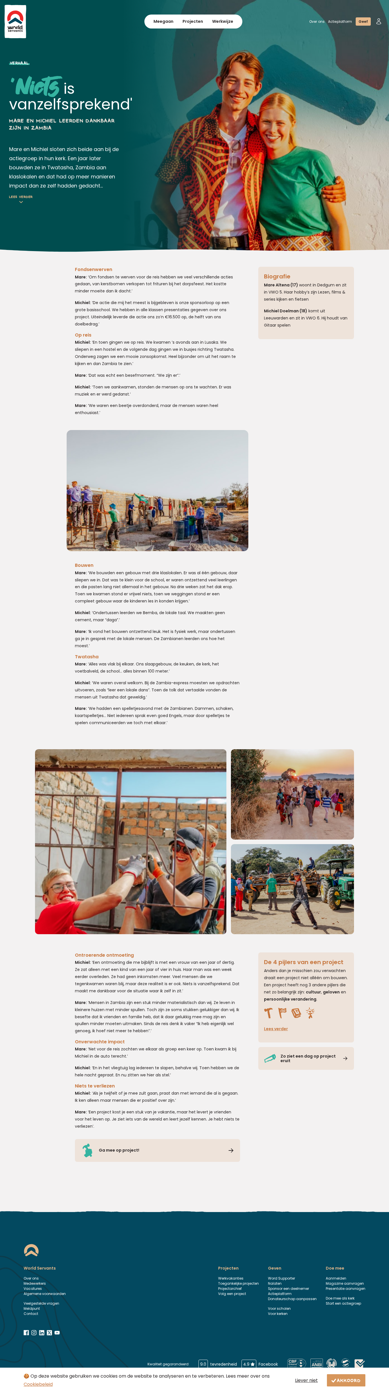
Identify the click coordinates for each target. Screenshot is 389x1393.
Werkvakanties (230, 1278)
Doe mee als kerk (340, 1298)
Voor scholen (279, 1308)
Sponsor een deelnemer (288, 1288)
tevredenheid (218, 1364)
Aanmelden (336, 1278)
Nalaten (275, 1283)
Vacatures (33, 1288)
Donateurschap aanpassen (292, 1298)
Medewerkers (35, 1283)
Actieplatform (340, 21)
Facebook (260, 1364)
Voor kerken (278, 1313)
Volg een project (232, 1293)
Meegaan (163, 21)
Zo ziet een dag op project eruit (308, 1058)
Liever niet (306, 1380)
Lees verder (21, 197)
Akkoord (349, 1380)
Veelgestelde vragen (41, 1303)
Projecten (193, 21)
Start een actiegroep (343, 1303)
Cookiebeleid (38, 1384)
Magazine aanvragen (345, 1283)
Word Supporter (281, 1278)
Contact (31, 1313)
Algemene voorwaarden (45, 1293)
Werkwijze (222, 21)
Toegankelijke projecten (238, 1283)
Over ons (317, 21)
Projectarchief (230, 1288)
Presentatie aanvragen (345, 1288)
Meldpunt (32, 1308)
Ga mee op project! (119, 1150)
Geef (363, 21)
